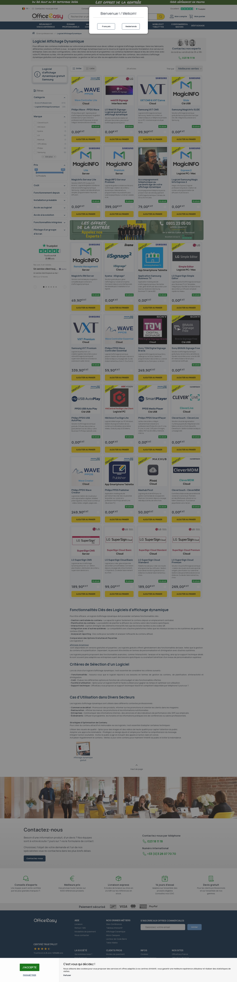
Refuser (67, 975)
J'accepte (29, 967)
